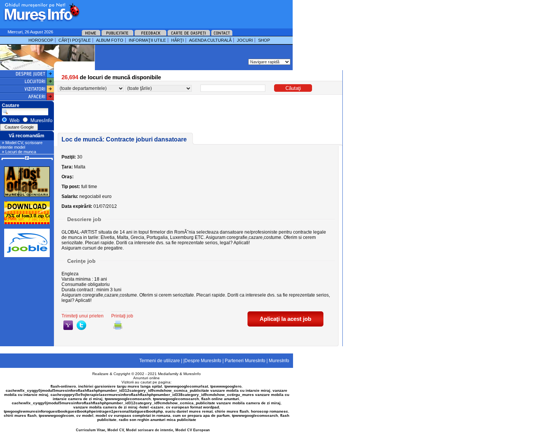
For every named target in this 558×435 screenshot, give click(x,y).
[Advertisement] (176, 11)
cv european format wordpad (192, 407)
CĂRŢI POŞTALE (74, 40)
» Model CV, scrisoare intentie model (21, 144)
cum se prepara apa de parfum (201, 415)
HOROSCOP (40, 40)
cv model (84, 415)
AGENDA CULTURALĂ (210, 40)
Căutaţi (293, 88)
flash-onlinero (63, 386)
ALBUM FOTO (109, 40)
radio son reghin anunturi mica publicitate (157, 420)
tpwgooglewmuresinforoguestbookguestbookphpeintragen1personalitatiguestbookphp (83, 411)
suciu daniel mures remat (189, 411)
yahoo (68, 325)
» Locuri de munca (19, 151)
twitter (81, 325)
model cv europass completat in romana (133, 415)
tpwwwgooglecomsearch (128, 399)
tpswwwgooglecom (56, 415)
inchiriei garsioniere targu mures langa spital (120, 386)
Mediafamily (168, 374)
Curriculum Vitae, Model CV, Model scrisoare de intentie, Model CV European (143, 430)
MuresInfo (192, 374)
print (118, 325)
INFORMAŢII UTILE (147, 40)
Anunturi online (146, 378)
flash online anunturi (220, 399)
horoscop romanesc (269, 411)
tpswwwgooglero (225, 386)
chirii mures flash (20, 415)
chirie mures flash (232, 411)
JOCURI (245, 40)
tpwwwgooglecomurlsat (186, 386)
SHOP (264, 40)
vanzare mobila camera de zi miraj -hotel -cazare (118, 407)
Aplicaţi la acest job (285, 319)
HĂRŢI (177, 40)
